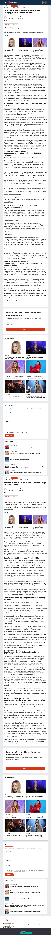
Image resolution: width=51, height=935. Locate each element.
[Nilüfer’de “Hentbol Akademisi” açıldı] (25, 459)
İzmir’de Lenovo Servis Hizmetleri (12, 650)
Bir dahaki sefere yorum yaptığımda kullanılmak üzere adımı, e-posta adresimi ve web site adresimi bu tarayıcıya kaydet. (26, 431)
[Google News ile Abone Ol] (8, 24)
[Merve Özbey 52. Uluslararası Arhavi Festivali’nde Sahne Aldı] (40, 45)
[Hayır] (49, 931)
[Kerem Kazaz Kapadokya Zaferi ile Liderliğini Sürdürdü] (25, 447)
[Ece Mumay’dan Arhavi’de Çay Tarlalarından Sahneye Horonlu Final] (36, 389)
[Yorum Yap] (5, 28)
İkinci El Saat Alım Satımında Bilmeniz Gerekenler (16, 261)
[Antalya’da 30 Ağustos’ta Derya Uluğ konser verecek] (11, 45)
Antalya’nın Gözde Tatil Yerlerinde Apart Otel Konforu (17, 698)
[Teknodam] (13, 2)
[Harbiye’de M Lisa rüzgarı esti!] (15, 389)
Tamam (21, 933)
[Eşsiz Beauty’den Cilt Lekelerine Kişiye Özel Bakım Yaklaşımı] (25, 453)
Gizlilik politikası (28, 933)
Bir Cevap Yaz (9, 405)
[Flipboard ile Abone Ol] (15, 24)
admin (9, 16)
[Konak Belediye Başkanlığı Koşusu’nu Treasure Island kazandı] (25, 472)
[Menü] (5, 2)
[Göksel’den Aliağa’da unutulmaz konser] (25, 45)
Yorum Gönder (9, 435)
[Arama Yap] (45, 2)
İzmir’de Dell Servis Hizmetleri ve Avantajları (15, 151)
